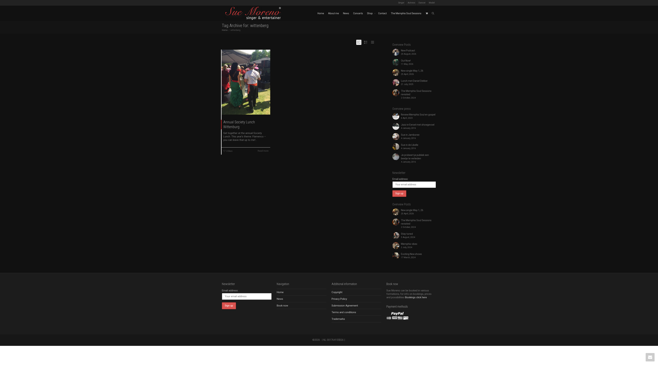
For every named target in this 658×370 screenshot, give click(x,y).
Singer (401, 3)
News (346, 13)
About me (333, 13)
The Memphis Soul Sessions (406, 13)
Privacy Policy (339, 298)
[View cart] (426, 13)
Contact (382, 13)
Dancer (422, 3)
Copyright (337, 292)
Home (321, 13)
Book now (282, 305)
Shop (370, 13)
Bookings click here (416, 297)
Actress (411, 3)
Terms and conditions (344, 312)
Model (432, 3)
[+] (246, 82)
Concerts (358, 13)
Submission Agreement (345, 305)
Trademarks (338, 318)
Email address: (400, 179)
